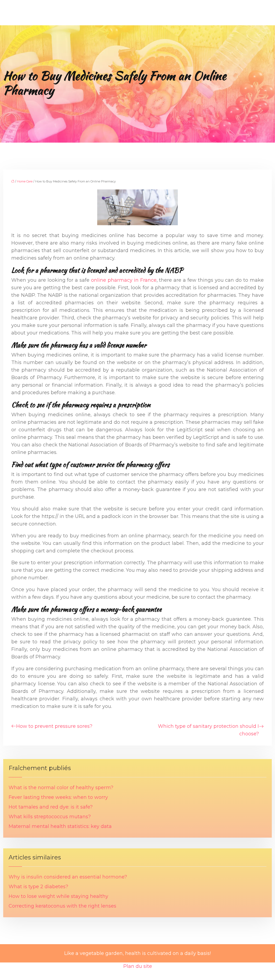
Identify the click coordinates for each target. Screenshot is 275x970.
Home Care (24, 181)
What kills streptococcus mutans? (50, 817)
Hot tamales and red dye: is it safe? (51, 807)
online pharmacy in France (124, 280)
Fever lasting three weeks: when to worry (58, 797)
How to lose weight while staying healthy (58, 896)
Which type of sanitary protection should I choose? (208, 730)
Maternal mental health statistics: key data (60, 826)
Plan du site (137, 966)
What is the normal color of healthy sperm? (61, 788)
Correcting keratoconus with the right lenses (62, 906)
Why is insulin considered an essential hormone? (68, 877)
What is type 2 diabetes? (38, 887)
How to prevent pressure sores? (54, 726)
